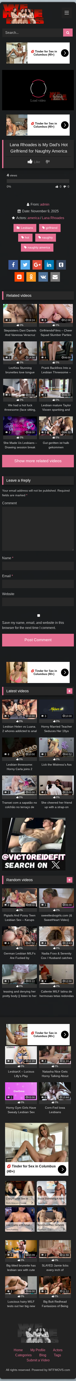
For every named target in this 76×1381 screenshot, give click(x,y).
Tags (57, 1355)
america (33, 218)
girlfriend (51, 227)
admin (44, 204)
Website (8, 594)
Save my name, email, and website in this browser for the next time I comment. (33, 625)
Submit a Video (38, 1360)
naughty (47, 237)
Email (7, 576)
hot (27, 237)
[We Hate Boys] (31, 14)
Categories (23, 1355)
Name (7, 558)
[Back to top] (63, 1368)
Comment (9, 503)
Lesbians (27, 227)
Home (18, 1350)
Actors (57, 1350)
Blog (42, 1355)
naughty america (39, 247)
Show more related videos (38, 461)
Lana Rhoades (53, 218)
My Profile (37, 1350)
